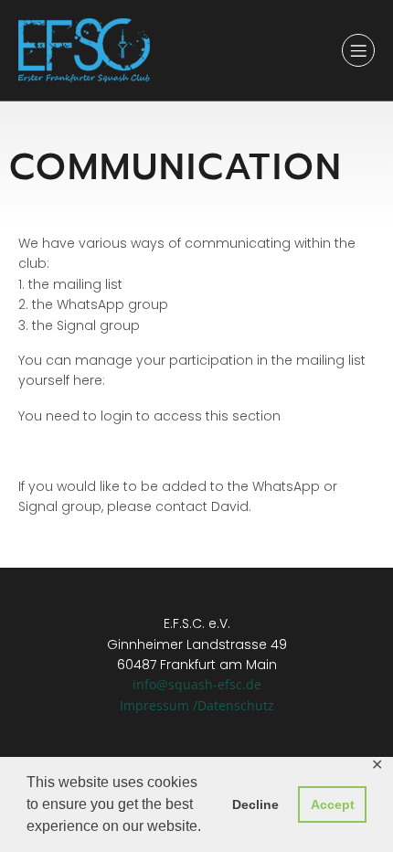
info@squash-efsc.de (197, 684)
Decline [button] (255, 804)
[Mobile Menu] (358, 50)
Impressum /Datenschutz (197, 705)
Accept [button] (333, 804)
